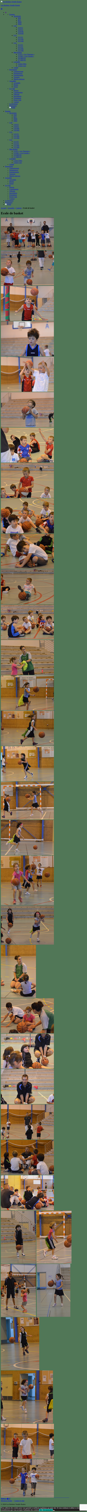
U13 (15, 43)
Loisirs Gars (22, 66)
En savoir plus (47, 1510)
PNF (19, 18)
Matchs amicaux (19, 79)
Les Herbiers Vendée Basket (10, 5)
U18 (15, 26)
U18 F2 (20, 30)
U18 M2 (21, 33)
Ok (41, 1510)
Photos (16, 85)
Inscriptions (17, 96)
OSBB (16, 68)
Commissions (18, 92)
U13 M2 (21, 50)
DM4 (19, 24)
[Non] (54, 1510)
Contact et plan (19, 1501)
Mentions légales (6, 1501)
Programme (13, 69)
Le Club (12, 89)
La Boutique (13, 104)
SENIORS (17, 16)
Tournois (17, 77)
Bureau (16, 90)
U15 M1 (21, 39)
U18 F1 (20, 28)
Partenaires (13, 106)
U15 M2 (21, 41)
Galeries (19, 208)
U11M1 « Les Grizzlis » (26, 56)
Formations (17, 98)
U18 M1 (21, 31)
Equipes (12, 14)
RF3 (19, 20)
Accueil (3, 208)
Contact (16, 102)
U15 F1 (20, 37)
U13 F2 (20, 47)
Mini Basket (18, 52)
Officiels (16, 94)
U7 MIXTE (22, 60)
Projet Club (17, 100)
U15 (15, 35)
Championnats (18, 71)
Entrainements (18, 75)
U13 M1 (21, 49)
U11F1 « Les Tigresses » (26, 54)
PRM (19, 22)
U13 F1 (20, 45)
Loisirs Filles (22, 64)
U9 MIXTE (22, 58)
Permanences (18, 73)
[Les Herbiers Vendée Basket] (11, 2)
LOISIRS (17, 62)
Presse (16, 87)
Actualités (12, 81)
